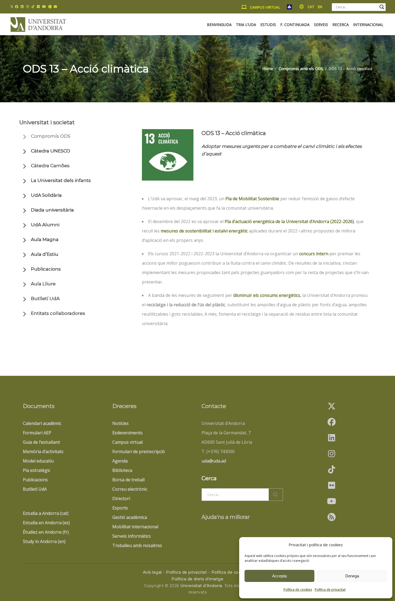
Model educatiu (38, 461)
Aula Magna (45, 239)
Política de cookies (297, 589)
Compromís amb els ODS (301, 68)
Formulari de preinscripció (138, 451)
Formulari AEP (37, 433)
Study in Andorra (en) (44, 541)
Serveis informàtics (131, 536)
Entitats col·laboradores (58, 313)
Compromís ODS (50, 136)
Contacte (214, 406)
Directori (121, 498)
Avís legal (152, 572)
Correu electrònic (129, 489)
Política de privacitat (330, 589)
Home (267, 68)
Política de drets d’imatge (197, 579)
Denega (352, 576)
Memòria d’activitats (43, 451)
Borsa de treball (128, 480)
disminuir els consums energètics (266, 295)
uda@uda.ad (214, 461)
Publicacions (46, 269)
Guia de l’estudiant (41, 442)
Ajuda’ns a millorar (226, 517)
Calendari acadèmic (42, 423)
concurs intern (313, 254)
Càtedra (50, 165)
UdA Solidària (46, 195)
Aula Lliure (43, 283)
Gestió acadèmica (129, 517)
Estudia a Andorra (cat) (46, 513)
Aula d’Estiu (44, 254)
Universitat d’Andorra (201, 585)
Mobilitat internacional (135, 527)
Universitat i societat (47, 122)
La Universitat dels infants (61, 180)
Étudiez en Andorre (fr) (46, 532)
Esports (120, 508)
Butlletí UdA (45, 298)
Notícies (120, 423)
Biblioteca (122, 470)
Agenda (120, 461)
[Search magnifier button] (382, 7)
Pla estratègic (36, 470)
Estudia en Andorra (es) (46, 523)
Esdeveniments (127, 433)
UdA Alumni (45, 224)
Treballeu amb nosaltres (137, 545)
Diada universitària (52, 210)
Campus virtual (127, 442)
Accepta (279, 576)
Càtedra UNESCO (50, 151)
